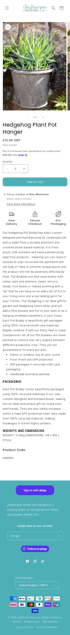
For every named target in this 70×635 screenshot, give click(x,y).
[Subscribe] (59, 536)
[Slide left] (27, 117)
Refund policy (50, 621)
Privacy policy (31, 621)
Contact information (47, 627)
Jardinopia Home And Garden (34, 617)
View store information (21, 203)
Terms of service (24, 627)
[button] (7, 8)
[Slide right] (43, 117)
